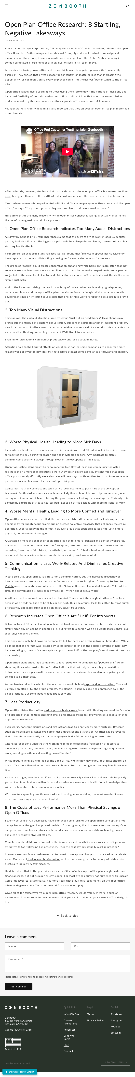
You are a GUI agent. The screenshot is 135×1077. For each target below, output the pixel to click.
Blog (66, 1044)
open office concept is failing (78, 215)
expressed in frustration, (99, 684)
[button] (6, 6)
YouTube (115, 1026)
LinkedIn (116, 1032)
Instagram (116, 1020)
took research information (44, 859)
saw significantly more (34, 476)
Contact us (70, 1050)
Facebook (116, 1014)
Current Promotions (70, 1022)
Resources (69, 1029)
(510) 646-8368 (23, 1029)
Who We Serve (69, 1037)
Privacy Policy (95, 1020)
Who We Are (71, 1014)
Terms (90, 1014)
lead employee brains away (60, 710)
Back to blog (69, 915)
